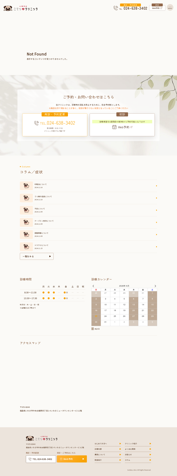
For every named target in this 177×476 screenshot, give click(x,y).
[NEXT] (155, 286)
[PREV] (93, 286)
